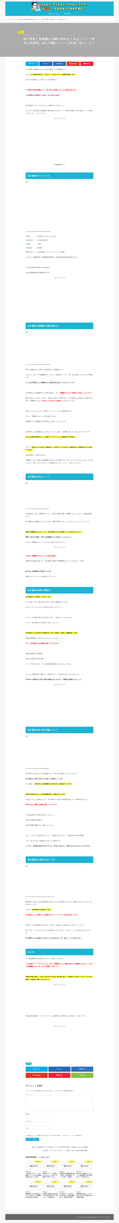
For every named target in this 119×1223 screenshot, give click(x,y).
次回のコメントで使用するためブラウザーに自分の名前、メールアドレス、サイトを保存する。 (55, 1135)
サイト (28, 1128)
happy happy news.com (92, 1217)
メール (28, 1121)
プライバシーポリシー (54, 13)
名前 (28, 1114)
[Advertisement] (59, 138)
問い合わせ (68, 13)
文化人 (29, 1063)
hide (63, 164)
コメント (29, 1094)
